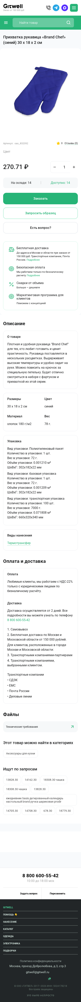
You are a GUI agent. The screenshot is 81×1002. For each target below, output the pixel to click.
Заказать (40, 198)
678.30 (47, 810)
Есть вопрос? (40, 228)
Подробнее (33, 259)
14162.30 (31, 779)
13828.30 (12, 779)
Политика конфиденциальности (40, 961)
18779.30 (65, 810)
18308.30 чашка (53, 779)
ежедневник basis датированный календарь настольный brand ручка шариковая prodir (34, 800)
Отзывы (71, 143)
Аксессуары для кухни (20, 753)
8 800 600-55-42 (18, 620)
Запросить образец (40, 213)
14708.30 (31, 810)
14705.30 (12, 810)
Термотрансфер (19, 543)
